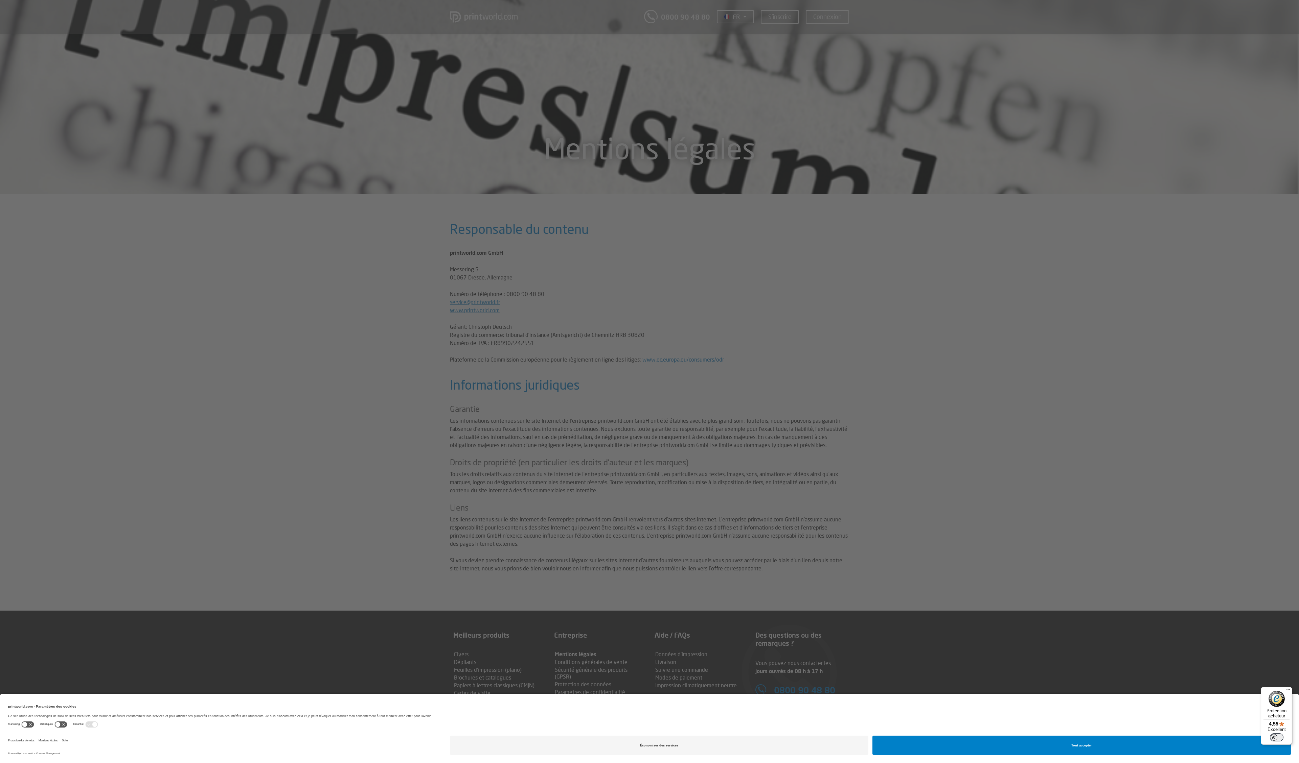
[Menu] (1288, 691)
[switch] (1276, 737)
